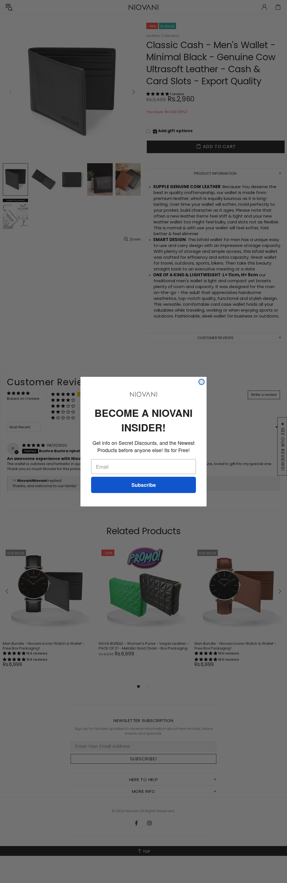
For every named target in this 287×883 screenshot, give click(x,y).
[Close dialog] (201, 382)
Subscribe (143, 485)
